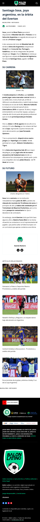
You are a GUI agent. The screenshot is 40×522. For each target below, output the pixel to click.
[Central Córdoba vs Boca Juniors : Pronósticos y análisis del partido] (20, 336)
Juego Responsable (8, 493)
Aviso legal (6, 481)
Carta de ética (19, 479)
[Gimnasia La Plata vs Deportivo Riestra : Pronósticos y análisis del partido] (20, 273)
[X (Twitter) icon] (21, 250)
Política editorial (30, 479)
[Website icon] (18, 250)
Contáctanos (21, 493)
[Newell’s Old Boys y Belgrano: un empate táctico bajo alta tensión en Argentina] (20, 305)
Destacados (15, 22)
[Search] (37, 3)
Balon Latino (6, 22)
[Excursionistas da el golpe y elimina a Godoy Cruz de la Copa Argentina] (20, 367)
